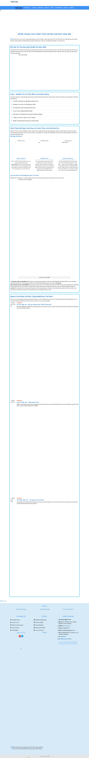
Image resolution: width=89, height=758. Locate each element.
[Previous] (3, 20)
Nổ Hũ (52, 7)
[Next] (85, 20)
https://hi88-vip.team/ (63, 638)
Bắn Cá (47, 7)
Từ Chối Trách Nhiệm (68, 609)
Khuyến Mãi (58, 7)
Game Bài (40, 7)
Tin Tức (66, 7)
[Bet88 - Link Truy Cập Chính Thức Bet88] (16, 3)
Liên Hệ (71, 7)
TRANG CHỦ (18, 7)
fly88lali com (3, 601)
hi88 (70, 638)
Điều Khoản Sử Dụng (21, 609)
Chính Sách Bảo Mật (44, 609)
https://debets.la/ (67, 625)
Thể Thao (27, 7)
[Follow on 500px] (22, 636)
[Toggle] (11, 101)
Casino (34, 7)
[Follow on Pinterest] (20, 636)
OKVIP (64, 636)
